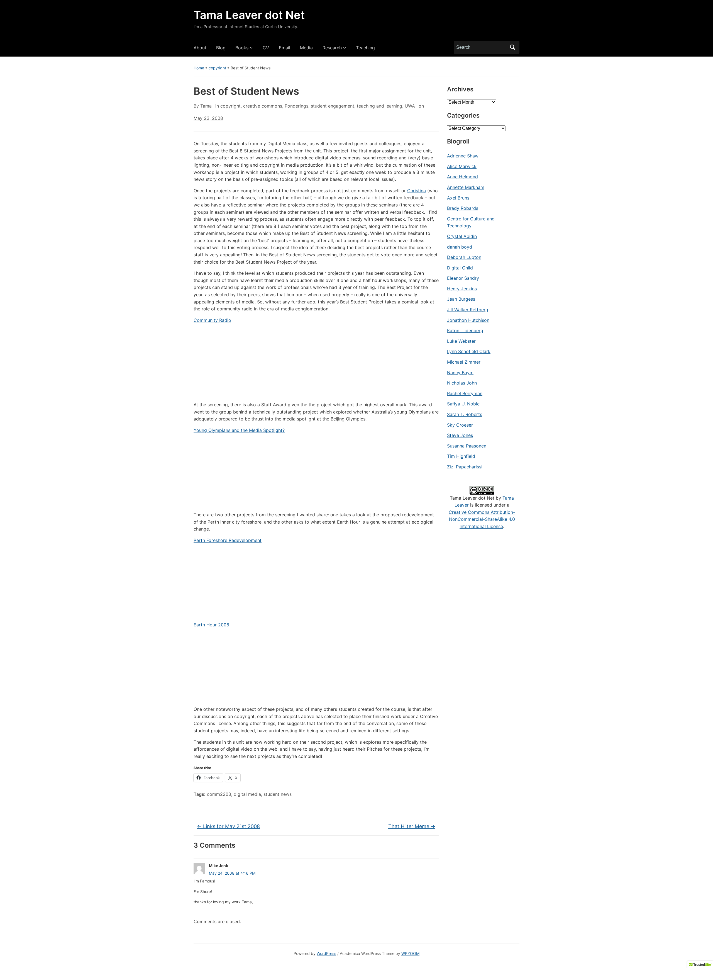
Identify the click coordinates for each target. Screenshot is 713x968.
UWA (410, 106)
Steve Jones (460, 435)
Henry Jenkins (462, 288)
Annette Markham (465, 187)
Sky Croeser (460, 425)
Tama (206, 106)
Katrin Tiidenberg (465, 330)
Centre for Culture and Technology (471, 222)
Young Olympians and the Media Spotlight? (239, 430)
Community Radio (212, 320)
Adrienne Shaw (462, 156)
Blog (221, 47)
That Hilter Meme (411, 826)
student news (277, 794)
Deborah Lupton (464, 257)
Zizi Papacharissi (464, 467)
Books (241, 47)
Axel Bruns (458, 198)
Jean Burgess (461, 299)
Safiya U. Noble (463, 404)
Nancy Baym (460, 372)
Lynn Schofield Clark (468, 351)
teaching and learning (379, 106)
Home (199, 67)
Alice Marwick (462, 166)
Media (306, 47)
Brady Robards (462, 208)
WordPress (326, 953)
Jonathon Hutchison (468, 320)
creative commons (262, 106)
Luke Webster (461, 341)
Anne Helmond (462, 176)
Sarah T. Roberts (464, 414)
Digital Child (460, 268)
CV (266, 47)
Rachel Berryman (464, 393)
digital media (247, 794)
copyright (217, 67)
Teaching (365, 47)
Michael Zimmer (463, 362)
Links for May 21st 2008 (228, 826)
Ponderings (296, 106)
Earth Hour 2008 (211, 625)
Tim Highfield (461, 456)
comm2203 (219, 794)
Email (284, 47)
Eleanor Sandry (463, 278)
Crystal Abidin (462, 236)
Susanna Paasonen (466, 446)
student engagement (332, 106)
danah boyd (459, 247)
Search (512, 47)
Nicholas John (462, 383)
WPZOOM (410, 953)
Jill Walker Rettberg (467, 309)
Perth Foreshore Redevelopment (228, 540)
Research (332, 47)
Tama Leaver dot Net (249, 15)
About (200, 47)
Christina (416, 190)
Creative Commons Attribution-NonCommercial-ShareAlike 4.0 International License (482, 519)
